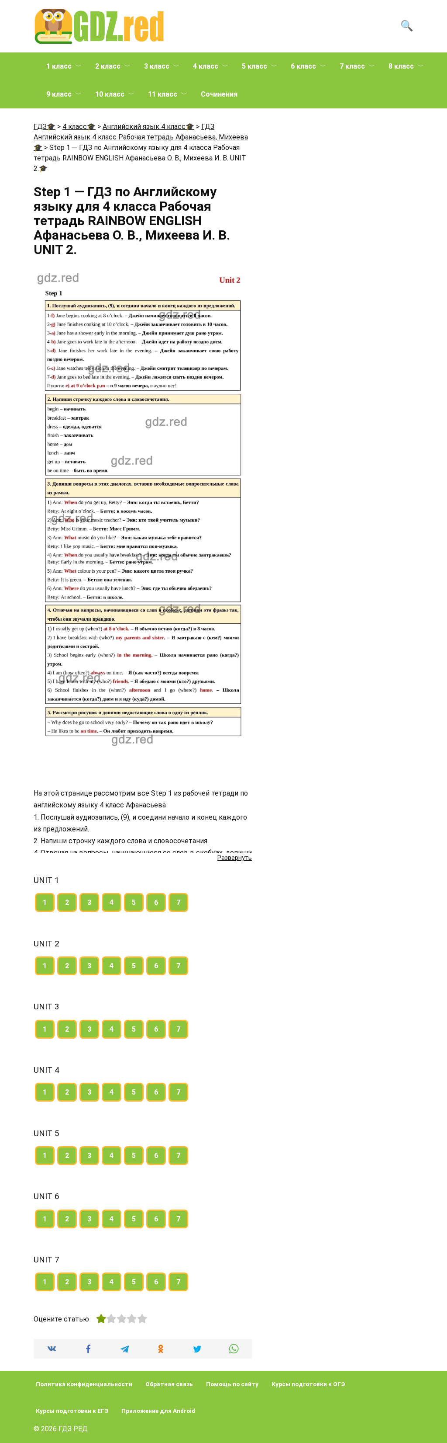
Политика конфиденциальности (84, 1383)
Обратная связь (169, 1383)
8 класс (401, 66)
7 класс (352, 66)
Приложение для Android (158, 1410)
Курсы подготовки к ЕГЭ (72, 1410)
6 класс (303, 66)
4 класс (205, 66)
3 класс (156, 66)
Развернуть (234, 857)
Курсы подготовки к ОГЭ (308, 1383)
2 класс (107, 66)
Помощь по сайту (232, 1383)
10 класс (109, 94)
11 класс (162, 94)
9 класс (59, 94)
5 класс (254, 66)
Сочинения (219, 94)
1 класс (59, 66)
